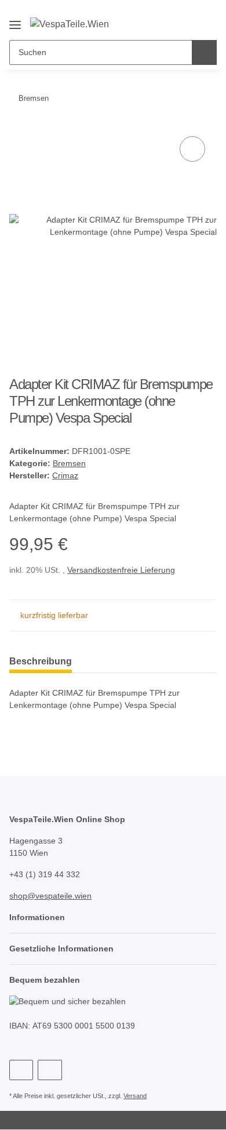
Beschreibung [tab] (40, 661)
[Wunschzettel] (187, 12)
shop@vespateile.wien (50, 895)
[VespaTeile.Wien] (69, 24)
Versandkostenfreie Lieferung (121, 570)
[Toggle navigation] (15, 20)
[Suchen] (204, 52)
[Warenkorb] (206, 12)
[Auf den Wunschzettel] (192, 149)
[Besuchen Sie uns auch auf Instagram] (49, 1070)
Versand (135, 1095)
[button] (168, 12)
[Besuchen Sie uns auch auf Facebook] (21, 1070)
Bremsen (69, 463)
